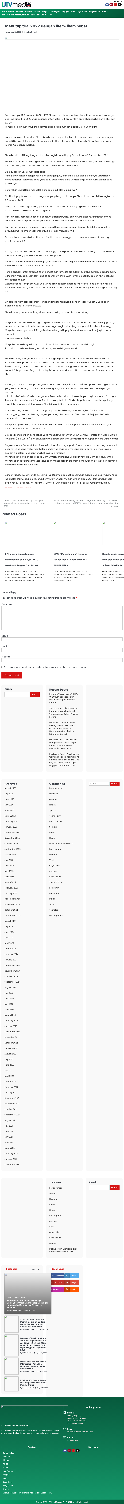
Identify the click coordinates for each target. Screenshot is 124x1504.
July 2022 (8, 1059)
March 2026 (10, 816)
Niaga (44, 12)
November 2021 (11, 1103)
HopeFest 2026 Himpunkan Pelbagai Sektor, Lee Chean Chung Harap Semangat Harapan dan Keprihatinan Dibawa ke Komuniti (62, 728)
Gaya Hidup (82, 12)
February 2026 (11, 821)
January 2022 (10, 1092)
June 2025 (9, 865)
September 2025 (12, 849)
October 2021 (10, 1109)
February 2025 (11, 887)
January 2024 (10, 959)
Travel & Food (55, 882)
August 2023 (10, 987)
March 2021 (9, 1148)
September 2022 (12, 1048)
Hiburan (28, 12)
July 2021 (8, 1125)
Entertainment (56, 788)
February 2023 (11, 1020)
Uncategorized (56, 915)
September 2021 (12, 1114)
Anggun (65, 12)
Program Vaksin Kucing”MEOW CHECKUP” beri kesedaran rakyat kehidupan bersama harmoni (63, 698)
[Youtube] (115, 4)
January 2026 (10, 827)
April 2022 (9, 1076)
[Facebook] (107, 4)
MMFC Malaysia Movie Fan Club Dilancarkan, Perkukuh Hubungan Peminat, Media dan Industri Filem (35, 1365)
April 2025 (9, 876)
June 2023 (9, 998)
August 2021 (10, 1120)
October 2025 (11, 843)
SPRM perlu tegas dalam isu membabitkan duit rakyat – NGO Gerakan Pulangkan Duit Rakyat (21, 560)
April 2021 (8, 1142)
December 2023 (12, 965)
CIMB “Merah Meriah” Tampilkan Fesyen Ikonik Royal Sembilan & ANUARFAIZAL (71, 560)
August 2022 (10, 1053)
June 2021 (9, 1131)
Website (5, 656)
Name (5, 635)
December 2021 (11, 1098)
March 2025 (10, 882)
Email (5, 646)
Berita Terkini (8, 12)
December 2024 (12, 898)
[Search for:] (99, 784)
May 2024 (9, 937)
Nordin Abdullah (31, 32)
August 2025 (10, 854)
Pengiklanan (94, 12)
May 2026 (9, 804)
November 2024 (12, 904)
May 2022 (8, 1070)
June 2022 (9, 1065)
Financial (53, 793)
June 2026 (9, 799)
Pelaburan (54, 887)
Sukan (52, 904)
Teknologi (53, 910)
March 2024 (10, 948)
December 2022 (12, 1031)
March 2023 (10, 1015)
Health (52, 804)
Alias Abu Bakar (28, 1329)
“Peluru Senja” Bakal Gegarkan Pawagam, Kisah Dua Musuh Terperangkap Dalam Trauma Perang (63, 712)
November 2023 (12, 971)
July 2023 (8, 993)
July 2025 (8, 860)
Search (8, 689)
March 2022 (10, 1081)
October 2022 (11, 1042)
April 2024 (9, 943)
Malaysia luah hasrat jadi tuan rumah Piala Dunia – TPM (27, 15)
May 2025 (9, 871)
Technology (55, 816)
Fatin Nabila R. (27, 1353)
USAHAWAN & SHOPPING (61, 843)
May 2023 (8, 1004)
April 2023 (9, 1009)
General (53, 799)
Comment (7, 604)
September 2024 (12, 915)
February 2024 (11, 954)
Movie (52, 898)
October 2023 (11, 976)
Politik (37, 12)
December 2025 (12, 832)
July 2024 (8, 926)
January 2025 (10, 893)
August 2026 (10, 788)
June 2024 (9, 932)
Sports (52, 810)
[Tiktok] (120, 4)
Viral (73, 12)
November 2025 (12, 838)
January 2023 (10, 1026)
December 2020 (12, 1164)
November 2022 (12, 1037)
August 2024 (10, 921)
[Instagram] (111, 4)
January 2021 (10, 1159)
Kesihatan (54, 893)
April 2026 (9, 810)
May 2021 (8, 1136)
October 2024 (11, 910)
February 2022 (11, 1087)
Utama (104, 12)
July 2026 (8, 793)
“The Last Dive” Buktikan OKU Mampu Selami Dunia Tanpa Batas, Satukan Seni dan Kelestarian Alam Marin (63, 744)
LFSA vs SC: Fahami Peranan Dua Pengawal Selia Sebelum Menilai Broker (34, 1382)
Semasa (19, 12)
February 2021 (11, 1153)
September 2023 (12, 981)
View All (34, 1270)
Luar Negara (54, 12)
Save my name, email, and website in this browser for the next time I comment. (47, 667)
